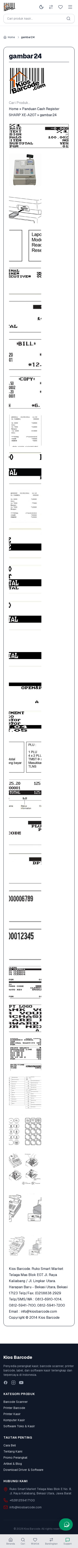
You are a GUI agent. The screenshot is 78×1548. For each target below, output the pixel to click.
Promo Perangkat (15, 1458)
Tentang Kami (12, 1451)
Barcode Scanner (15, 1402)
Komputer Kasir (14, 1420)
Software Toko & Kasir (19, 1426)
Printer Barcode (14, 1408)
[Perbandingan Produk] (51, 7)
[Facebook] (5, 1382)
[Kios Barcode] (39, 81)
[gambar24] (39, 135)
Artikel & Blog (12, 1464)
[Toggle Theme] (41, 7)
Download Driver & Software (23, 1470)
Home (11, 37)
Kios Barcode (49, 1317)
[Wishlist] (60, 7)
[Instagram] (13, 1382)
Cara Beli (9, 1445)
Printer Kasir (12, 1414)
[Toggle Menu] (70, 7)
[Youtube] (21, 1382)
